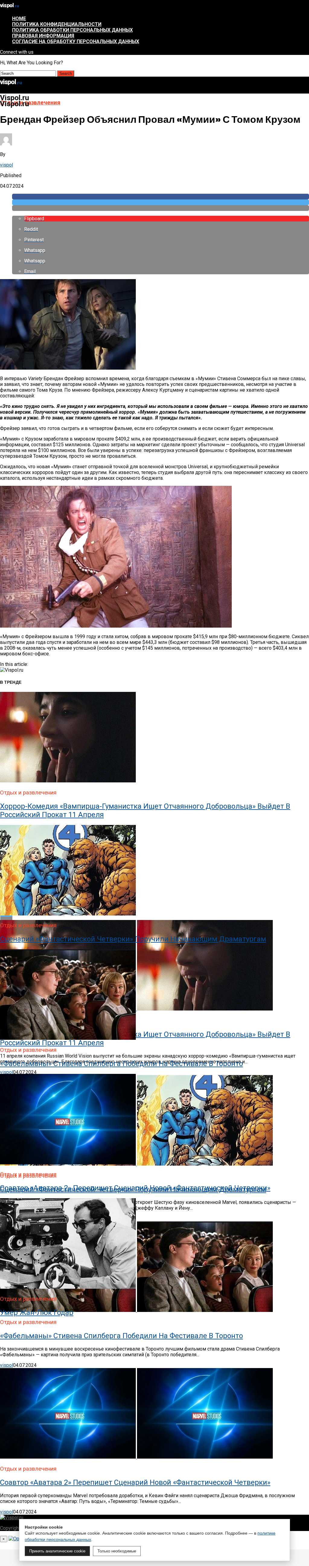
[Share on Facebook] (160, 196)
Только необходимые (116, 1551)
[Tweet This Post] (160, 202)
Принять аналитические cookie (57, 1551)
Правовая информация (43, 36)
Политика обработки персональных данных (72, 30)
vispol (6, 165)
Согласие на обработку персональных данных (75, 41)
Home (19, 18)
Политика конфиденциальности (56, 24)
